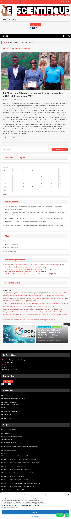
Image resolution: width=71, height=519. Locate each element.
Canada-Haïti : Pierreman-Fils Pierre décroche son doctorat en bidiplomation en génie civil (52, 332)
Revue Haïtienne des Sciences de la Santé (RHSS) (18, 480)
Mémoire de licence (9, 408)
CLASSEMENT (8, 440)
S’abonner (15, 2)
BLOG (40, 327)
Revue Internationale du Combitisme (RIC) (16, 456)
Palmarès (6, 415)
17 (14, 183)
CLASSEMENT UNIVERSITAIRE (13, 436)
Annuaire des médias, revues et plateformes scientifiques (21, 446)
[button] (68, 495)
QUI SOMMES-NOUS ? (35, 516)
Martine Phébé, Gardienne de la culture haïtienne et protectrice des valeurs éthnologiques (32, 264)
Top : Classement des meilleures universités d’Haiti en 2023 (22, 267)
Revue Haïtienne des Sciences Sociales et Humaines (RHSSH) (22, 459)
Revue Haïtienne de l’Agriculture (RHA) (15, 466)
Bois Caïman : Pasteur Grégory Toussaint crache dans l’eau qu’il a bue (26, 269)
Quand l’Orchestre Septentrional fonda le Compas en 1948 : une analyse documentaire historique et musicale (35, 303)
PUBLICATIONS (24, 327)
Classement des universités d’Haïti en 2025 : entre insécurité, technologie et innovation (29, 319)
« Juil (4, 194)
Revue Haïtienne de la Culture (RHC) (14, 490)
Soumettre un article (10, 450)
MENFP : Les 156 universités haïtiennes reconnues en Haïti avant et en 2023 (28, 274)
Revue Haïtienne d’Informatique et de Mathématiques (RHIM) (22, 483)
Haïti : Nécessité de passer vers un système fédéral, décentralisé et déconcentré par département (32, 309)
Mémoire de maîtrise (10, 411)
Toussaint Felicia (20, 340)
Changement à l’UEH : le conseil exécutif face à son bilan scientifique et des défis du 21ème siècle (32, 312)
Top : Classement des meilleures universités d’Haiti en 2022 (22, 271)
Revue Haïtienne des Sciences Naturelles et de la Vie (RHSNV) (22, 462)
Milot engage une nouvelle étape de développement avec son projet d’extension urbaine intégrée (34, 218)
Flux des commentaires (12, 248)
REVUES (6, 453)
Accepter (35, 512)
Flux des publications (11, 244)
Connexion (8, 241)
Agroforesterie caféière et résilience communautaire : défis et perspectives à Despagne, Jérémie (17, 333)
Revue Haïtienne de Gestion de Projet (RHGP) (17, 469)
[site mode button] (64, 36)
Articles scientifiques (11, 327)
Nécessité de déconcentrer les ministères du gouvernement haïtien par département (28, 306)
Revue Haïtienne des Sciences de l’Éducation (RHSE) (19, 486)
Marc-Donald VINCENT (55, 337)
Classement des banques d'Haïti (13, 398)
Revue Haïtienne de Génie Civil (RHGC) (15, 476)
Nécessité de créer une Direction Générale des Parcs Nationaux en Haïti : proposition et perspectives (33, 295)
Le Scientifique (18, 99)
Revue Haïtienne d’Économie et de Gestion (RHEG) (19, 473)
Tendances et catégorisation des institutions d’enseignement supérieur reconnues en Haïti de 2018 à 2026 (35, 226)
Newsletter (7, 433)
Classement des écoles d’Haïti (12, 442)
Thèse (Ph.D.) (59, 327)
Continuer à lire (11, 138)
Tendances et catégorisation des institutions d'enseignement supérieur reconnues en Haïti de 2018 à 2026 (35, 293)
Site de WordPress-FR (11, 251)
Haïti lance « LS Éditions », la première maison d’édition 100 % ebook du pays (28, 222)
